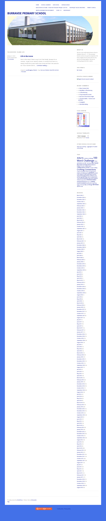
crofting (95, 167)
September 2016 (81, 340)
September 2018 (81, 292)
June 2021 (79, 232)
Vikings (90, 184)
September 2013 (81, 415)
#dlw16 (80, 158)
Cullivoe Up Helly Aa (81, 171)
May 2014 (79, 398)
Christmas (82, 166)
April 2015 (79, 375)
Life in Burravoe (26, 56)
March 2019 (79, 280)
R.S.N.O (95, 175)
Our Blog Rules (66, 4)
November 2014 (81, 386)
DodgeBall (82, 102)
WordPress (20, 500)
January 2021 (80, 243)
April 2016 (79, 350)
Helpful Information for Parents (45, 10)
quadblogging (29, 70)
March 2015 (79, 377)
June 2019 (79, 274)
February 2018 (80, 305)
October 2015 (80, 363)
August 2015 (80, 367)
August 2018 (80, 294)
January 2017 (80, 332)
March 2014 (79, 402)
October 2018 (80, 290)
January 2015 (80, 381)
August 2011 (80, 462)
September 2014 (81, 390)
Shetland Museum (82, 181)
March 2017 (79, 328)
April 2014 (79, 400)
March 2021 (79, 239)
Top (8, 501)
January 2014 (80, 406)
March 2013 (79, 425)
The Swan (93, 183)
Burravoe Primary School (26, 13)
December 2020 (80, 245)
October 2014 (80, 388)
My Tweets (79, 70)
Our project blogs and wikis (77, 7)
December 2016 (80, 334)
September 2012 (81, 437)
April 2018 (79, 301)
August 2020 (80, 251)
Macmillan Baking (84, 104)
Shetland (35, 70)
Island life (52, 70)
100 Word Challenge (87, 159)
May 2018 (79, 299)
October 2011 (80, 458)
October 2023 (80, 201)
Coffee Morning (83, 92)
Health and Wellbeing (81, 173)
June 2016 (79, 346)
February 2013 (80, 427)
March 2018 (79, 303)
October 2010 (80, 483)
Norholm (57, 70)
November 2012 (81, 433)
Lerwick (96, 173)
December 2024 (80, 197)
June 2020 (79, 255)
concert (91, 167)
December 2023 (80, 199)
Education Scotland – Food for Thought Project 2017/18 (51, 7)
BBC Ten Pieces (88, 163)
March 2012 (79, 448)
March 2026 (79, 195)
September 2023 (81, 203)
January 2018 (80, 307)
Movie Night (67, 10)
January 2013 (80, 429)
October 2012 (80, 435)
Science (88, 177)
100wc (95, 161)
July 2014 (79, 394)
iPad (88, 173)
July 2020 (79, 253)
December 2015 (80, 359)
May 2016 (79, 348)
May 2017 (79, 324)
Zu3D (81, 186)
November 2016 (81, 336)
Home (37, 4)
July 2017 (79, 319)
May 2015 (79, 373)
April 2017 (79, 326)
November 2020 (81, 247)
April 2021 (79, 236)
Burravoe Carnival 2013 (84, 164)
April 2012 (79, 446)
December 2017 (80, 309)
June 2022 (79, 216)
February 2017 (80, 330)
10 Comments (10, 59)
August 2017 (80, 317)
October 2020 (80, 249)
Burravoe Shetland (45, 70)
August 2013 (80, 417)
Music (91, 174)
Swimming (88, 183)
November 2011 (81, 456)
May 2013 (79, 421)
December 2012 (80, 431)
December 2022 (80, 210)
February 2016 (80, 355)
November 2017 (81, 311)
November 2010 (81, 481)
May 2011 (79, 468)
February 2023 (80, 205)
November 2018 (81, 288)
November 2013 (81, 410)
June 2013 (79, 419)
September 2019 (81, 270)
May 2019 (79, 276)
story (93, 182)
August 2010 (80, 487)
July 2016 (79, 344)
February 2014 (80, 404)
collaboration (88, 166)
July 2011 (79, 464)
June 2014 (79, 396)
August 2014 (80, 392)
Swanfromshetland (81, 183)
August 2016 (80, 342)
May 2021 (79, 234)
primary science (89, 175)
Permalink (23, 71)
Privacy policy (67, 508)
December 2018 (80, 286)
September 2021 (81, 228)
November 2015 (81, 361)
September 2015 (81, 365)
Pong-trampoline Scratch (85, 94)
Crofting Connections (86, 169)
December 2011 (80, 454)
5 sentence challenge (88, 158)
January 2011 (80, 477)
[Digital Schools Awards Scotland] (85, 79)
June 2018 (79, 297)
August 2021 (80, 230)
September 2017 (81, 315)
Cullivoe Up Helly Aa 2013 (90, 171)
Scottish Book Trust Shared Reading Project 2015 (87, 177)
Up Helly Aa (85, 184)
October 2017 (80, 313)
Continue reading (42, 65)
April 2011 (79, 471)
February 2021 (80, 241)
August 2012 (80, 439)
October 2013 (80, 413)
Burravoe (95, 163)
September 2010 (81, 485)
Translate (87, 137)
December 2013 (80, 408)
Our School (56, 4)
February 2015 (80, 379)
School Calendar (46, 4)
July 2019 (79, 272)
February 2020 (80, 259)
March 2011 (79, 473)
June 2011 (79, 466)
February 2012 (80, 450)
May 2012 (79, 444)
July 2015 (79, 369)
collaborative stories (83, 167)
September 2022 (81, 214)
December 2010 (80, 479)
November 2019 (81, 265)
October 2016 (80, 338)
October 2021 (80, 226)
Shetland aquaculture (82, 179)
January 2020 (80, 261)
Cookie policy (60, 508)
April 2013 (79, 423)
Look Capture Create (81, 174)
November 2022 (81, 212)
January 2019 (80, 284)
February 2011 (80, 475)
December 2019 (80, 263)
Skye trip (89, 181)
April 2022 (79, 218)
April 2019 (79, 278)
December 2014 (80, 384)
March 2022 (79, 220)
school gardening (82, 177)
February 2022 (80, 222)
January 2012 (80, 452)
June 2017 (79, 321)
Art (83, 163)
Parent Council (91, 7)
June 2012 (79, 442)
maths (88, 174)
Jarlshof (91, 173)
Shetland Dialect (91, 180)
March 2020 (79, 257)
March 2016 (79, 353)
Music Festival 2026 (84, 88)
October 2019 (80, 268)
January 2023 (80, 207)
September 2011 (81, 460)
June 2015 (79, 371)
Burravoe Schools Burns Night (87, 96)
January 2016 (80, 357)
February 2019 (80, 282)
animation (80, 163)
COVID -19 (58, 10)
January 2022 (80, 224)
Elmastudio (34, 500)
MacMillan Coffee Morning (86, 90)
